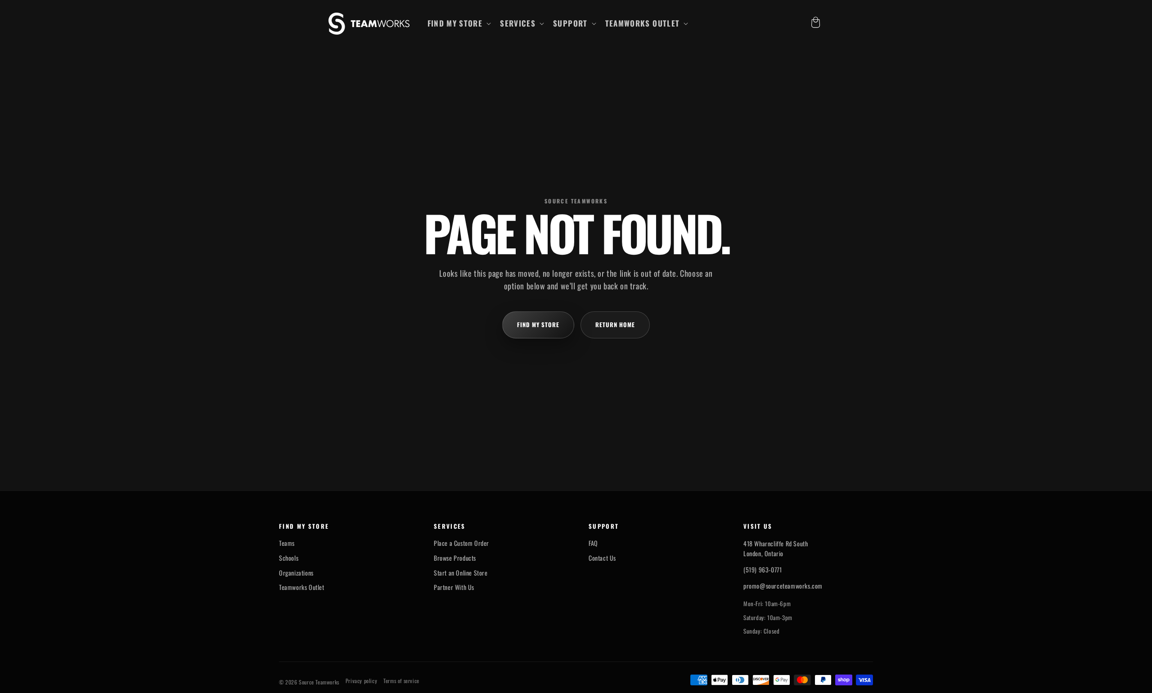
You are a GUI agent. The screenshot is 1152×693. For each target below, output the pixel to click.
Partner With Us (454, 587)
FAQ (593, 543)
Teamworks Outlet (301, 587)
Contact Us (602, 558)
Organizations (296, 572)
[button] (458, 23)
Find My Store (538, 324)
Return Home (615, 324)
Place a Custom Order (461, 543)
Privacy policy (361, 680)
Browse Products (455, 558)
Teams (287, 543)
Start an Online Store (461, 572)
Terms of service (401, 680)
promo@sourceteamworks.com (783, 585)
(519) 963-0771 (762, 569)
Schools (288, 558)
